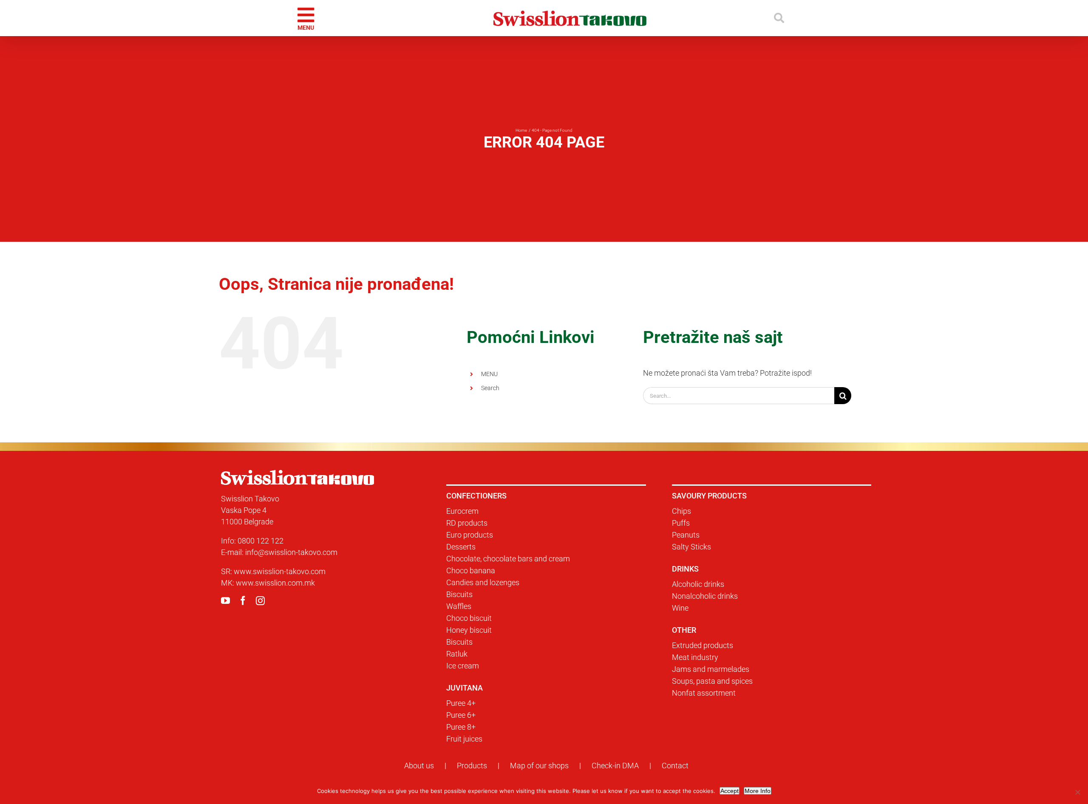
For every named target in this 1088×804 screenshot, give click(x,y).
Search (490, 388)
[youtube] (225, 600)
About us (419, 765)
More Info (758, 790)
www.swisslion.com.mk (275, 582)
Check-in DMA (615, 765)
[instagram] (260, 600)
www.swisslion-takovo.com (280, 571)
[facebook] (242, 600)
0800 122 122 (260, 540)
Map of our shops (539, 765)
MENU (489, 374)
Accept (729, 790)
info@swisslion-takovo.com (291, 552)
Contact (675, 765)
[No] (1077, 792)
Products (472, 765)
